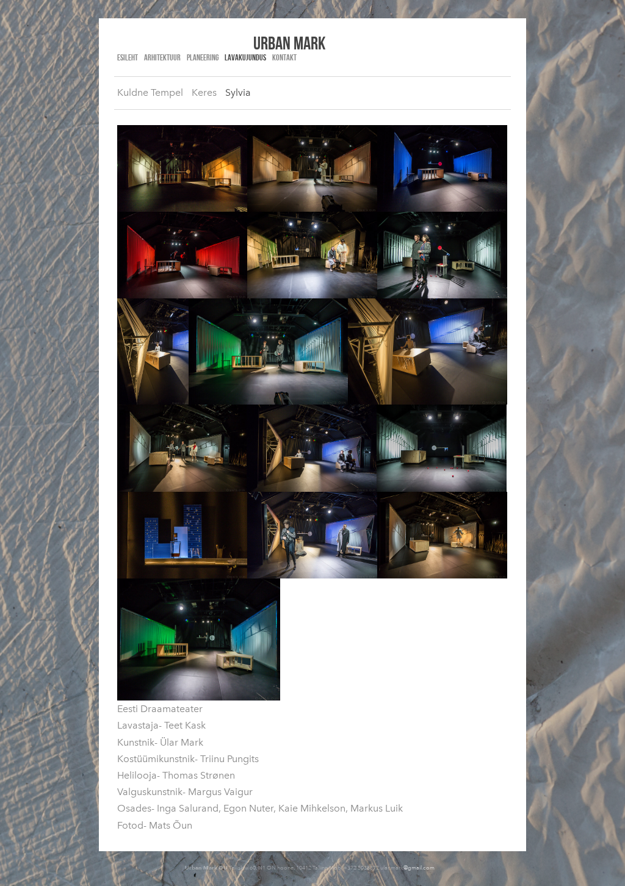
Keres (204, 92)
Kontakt (284, 57)
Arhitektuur (162, 57)
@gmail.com (419, 867)
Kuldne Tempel (150, 92)
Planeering (203, 57)
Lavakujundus (245, 57)
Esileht (127, 57)
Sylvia (238, 92)
